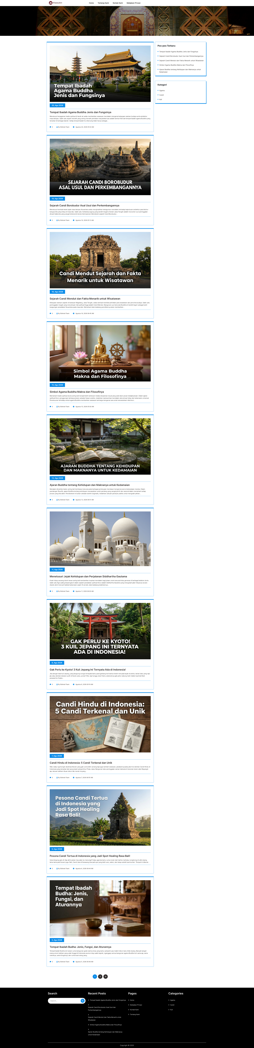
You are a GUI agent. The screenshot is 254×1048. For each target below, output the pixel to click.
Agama (162, 90)
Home (91, 3)
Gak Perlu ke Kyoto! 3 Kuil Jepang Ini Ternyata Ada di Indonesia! (88, 669)
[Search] (83, 1001)
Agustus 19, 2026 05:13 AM (84, 220)
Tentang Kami (103, 3)
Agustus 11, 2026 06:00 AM (84, 591)
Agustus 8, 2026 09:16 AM (84, 684)
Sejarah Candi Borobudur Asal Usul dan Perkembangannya (84, 205)
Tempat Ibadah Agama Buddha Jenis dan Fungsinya (80, 112)
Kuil (160, 99)
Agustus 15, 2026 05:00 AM (84, 406)
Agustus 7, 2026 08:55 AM (84, 777)
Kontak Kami (118, 3)
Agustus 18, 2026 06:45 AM (84, 313)
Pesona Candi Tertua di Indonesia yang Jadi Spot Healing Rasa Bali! (90, 855)
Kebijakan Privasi (133, 3)
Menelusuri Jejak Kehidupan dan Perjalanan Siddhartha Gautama (88, 576)
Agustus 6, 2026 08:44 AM (84, 868)
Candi (161, 95)
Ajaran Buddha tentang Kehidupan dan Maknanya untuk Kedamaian (90, 484)
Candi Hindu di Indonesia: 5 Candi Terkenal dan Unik (81, 762)
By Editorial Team (63, 127)
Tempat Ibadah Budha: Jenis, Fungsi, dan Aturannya (80, 946)
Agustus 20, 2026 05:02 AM (84, 127)
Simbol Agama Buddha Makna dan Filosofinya (77, 391)
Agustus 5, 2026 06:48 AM (84, 961)
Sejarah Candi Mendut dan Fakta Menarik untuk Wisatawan (85, 298)
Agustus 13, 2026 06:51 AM (84, 500)
